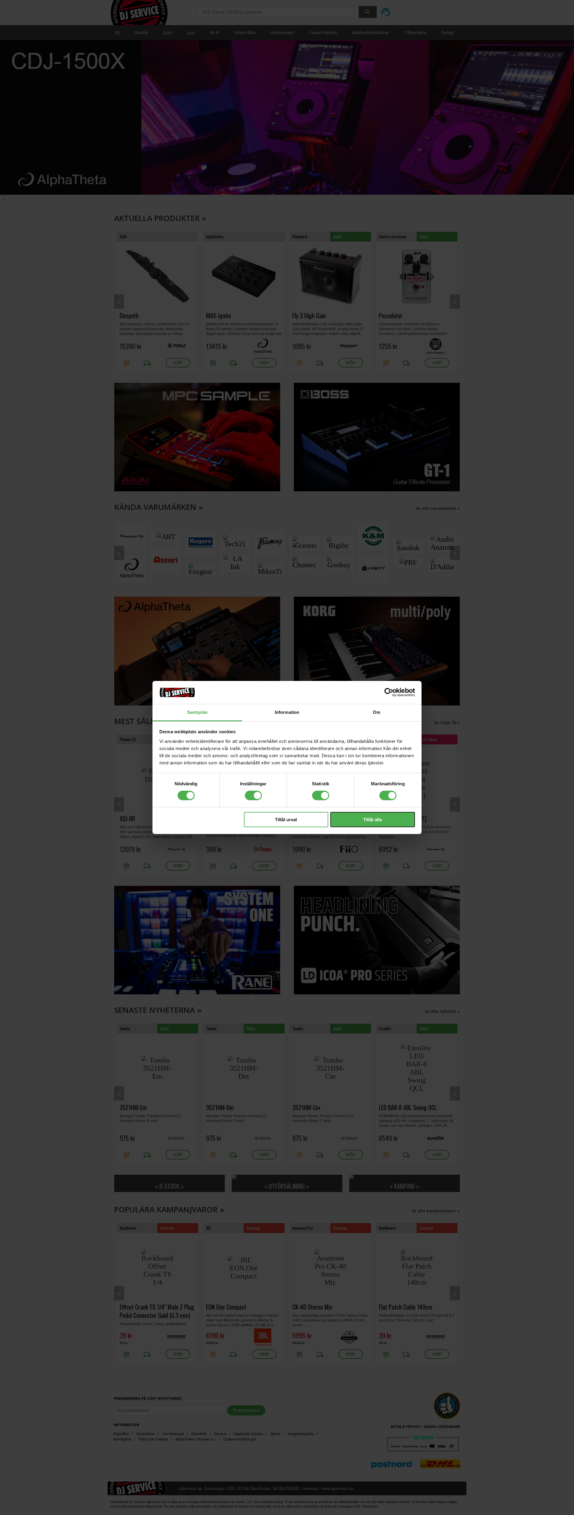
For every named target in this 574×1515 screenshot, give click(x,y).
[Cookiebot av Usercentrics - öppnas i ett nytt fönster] (389, 692)
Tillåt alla (372, 819)
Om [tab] (376, 712)
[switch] (253, 795)
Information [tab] (287, 712)
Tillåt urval (286, 819)
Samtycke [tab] (197, 712)
